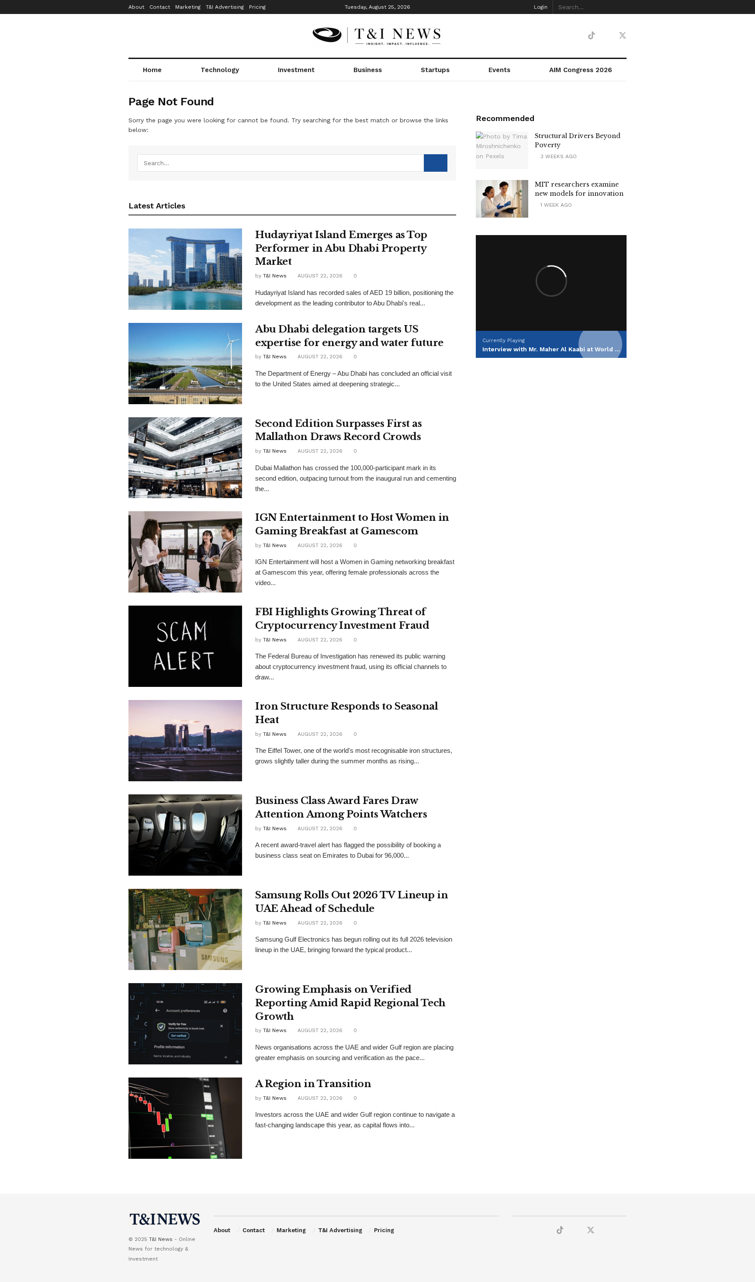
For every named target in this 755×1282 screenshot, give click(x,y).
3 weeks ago (558, 156)
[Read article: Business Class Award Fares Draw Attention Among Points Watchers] (185, 835)
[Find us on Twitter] (623, 36)
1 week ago (555, 205)
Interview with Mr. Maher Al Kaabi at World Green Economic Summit (587, 349)
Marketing (188, 7)
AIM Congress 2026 (580, 70)
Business (367, 70)
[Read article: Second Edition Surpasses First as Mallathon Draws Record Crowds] (185, 458)
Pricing (257, 7)
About (136, 7)
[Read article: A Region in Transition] (185, 1118)
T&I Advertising (225, 7)
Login (539, 7)
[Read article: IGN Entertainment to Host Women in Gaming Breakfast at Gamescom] (185, 551)
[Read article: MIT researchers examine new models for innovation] (502, 199)
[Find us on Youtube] (561, 36)
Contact (159, 7)
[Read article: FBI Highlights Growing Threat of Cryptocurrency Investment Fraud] (185, 646)
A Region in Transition (313, 1084)
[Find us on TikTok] (591, 36)
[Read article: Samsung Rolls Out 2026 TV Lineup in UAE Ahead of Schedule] (185, 929)
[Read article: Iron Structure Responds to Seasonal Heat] (185, 740)
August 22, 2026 (319, 276)
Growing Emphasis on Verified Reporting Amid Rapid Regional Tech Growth (350, 1003)
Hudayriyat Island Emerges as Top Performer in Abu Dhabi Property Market (341, 248)
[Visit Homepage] (377, 36)
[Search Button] (621, 7)
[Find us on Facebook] (547, 36)
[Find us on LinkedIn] (576, 36)
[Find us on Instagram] (607, 36)
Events (499, 70)
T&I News (275, 276)
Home (152, 70)
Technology (220, 70)
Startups (435, 70)
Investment (296, 70)
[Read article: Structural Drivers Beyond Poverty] (502, 150)
